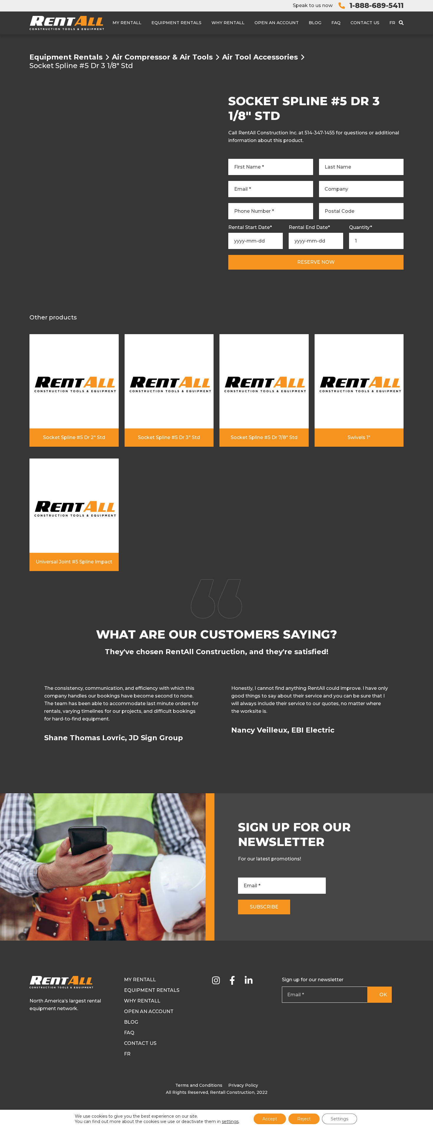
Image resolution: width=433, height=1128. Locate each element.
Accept (269, 1119)
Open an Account (276, 22)
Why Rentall (227, 22)
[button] (402, 716)
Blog (315, 22)
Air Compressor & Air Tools (162, 57)
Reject (304, 1119)
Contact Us (365, 22)
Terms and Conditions (198, 1085)
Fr (392, 22)
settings (230, 1121)
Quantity (360, 227)
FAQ (336, 22)
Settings (339, 1119)
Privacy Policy (243, 1085)
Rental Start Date (250, 227)
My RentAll (127, 22)
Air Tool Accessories (260, 57)
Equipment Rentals (176, 22)
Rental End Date (309, 227)
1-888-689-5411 (376, 5)
